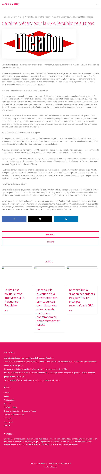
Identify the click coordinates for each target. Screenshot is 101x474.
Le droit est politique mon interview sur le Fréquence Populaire (14, 297)
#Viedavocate (9, 400)
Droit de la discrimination (14, 414)
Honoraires (8, 422)
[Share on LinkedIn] (66, 219)
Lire (6, 310)
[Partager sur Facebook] (14, 219)
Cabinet (7, 392)
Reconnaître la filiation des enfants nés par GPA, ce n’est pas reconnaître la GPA (82, 297)
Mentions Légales (50, 467)
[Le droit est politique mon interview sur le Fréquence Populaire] (17, 276)
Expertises (8, 403)
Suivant (50, 242)
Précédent (50, 234)
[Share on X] (40, 219)
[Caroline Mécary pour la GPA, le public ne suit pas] (39, 45)
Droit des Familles (11, 407)
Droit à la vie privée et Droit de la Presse (20, 411)
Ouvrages (7, 418)
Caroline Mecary (10, 3)
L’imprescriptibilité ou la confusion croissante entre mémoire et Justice (32, 380)
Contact (7, 426)
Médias (6, 396)
